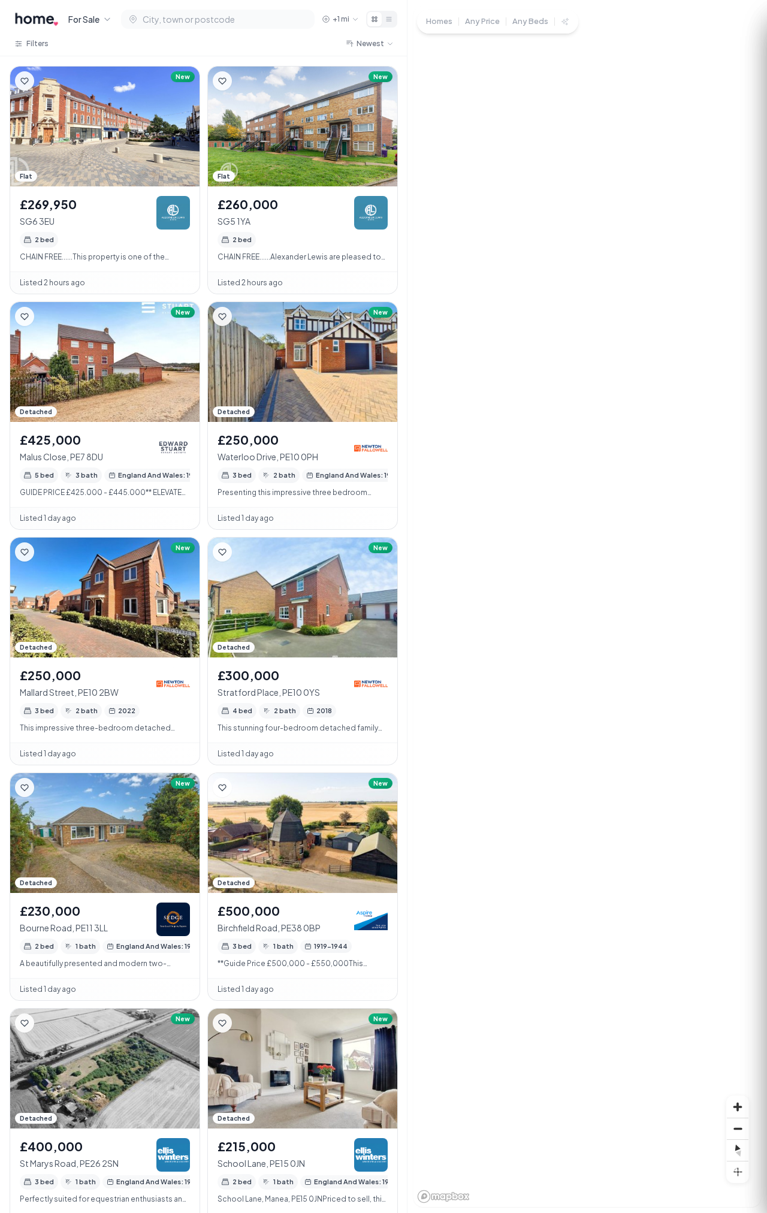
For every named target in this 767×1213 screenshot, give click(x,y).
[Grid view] (374, 19)
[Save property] (24, 80)
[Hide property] (48, 80)
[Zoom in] (737, 1107)
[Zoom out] (737, 1128)
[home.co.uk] (36, 19)
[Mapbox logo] (443, 1196)
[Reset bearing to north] (737, 1150)
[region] (587, 606)
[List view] (389, 19)
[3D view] (737, 1171)
